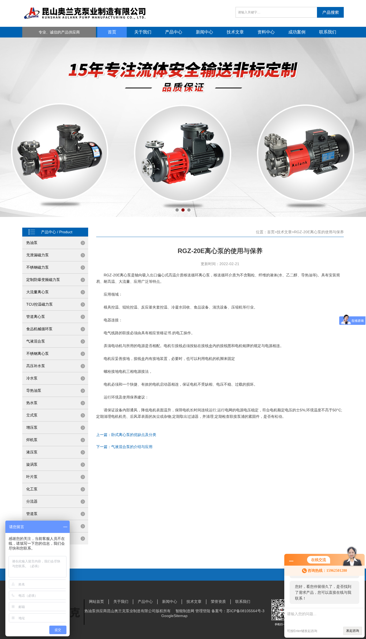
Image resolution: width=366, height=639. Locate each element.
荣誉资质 (218, 601)
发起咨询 (352, 631)
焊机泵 (32, 440)
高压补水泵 (35, 366)
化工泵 (32, 489)
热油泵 (32, 242)
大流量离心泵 (37, 292)
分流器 (32, 501)
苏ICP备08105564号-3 (245, 611)
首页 (112, 32)
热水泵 (32, 403)
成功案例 (296, 32)
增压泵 (32, 427)
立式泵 (32, 415)
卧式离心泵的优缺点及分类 (133, 435)
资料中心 (266, 32)
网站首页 (96, 601)
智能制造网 (184, 611)
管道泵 (32, 514)
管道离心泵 (35, 316)
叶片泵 (32, 477)
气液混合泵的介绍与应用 (131, 447)
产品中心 (173, 32)
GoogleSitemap (174, 616)
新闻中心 (204, 32)
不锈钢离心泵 (37, 353)
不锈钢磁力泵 (37, 267)
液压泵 (32, 452)
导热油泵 (33, 390)
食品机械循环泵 (39, 329)
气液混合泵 (35, 341)
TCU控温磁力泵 (39, 304)
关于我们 (142, 32)
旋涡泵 (32, 464)
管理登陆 (202, 611)
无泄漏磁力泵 (37, 255)
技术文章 (235, 32)
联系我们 (327, 32)
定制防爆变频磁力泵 (43, 279)
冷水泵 (32, 378)
